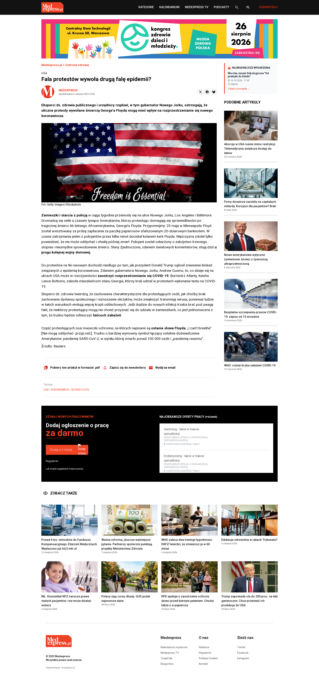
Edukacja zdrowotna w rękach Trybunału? (249, 540)
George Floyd (80, 389)
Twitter (241, 647)
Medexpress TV (170, 652)
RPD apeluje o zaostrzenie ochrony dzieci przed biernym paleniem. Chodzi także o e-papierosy (187, 601)
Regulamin (52, 461)
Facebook (242, 652)
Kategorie (146, 7)
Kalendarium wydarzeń (174, 647)
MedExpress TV (196, 7)
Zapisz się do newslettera (127, 367)
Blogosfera (167, 663)
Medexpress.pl (51, 65)
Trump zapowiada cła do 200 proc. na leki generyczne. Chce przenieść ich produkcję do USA (249, 601)
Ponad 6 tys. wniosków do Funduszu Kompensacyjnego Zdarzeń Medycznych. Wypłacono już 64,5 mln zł (69, 544)
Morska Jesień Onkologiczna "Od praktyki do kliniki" (248, 75)
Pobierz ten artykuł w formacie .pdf (75, 367)
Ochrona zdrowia (77, 65)
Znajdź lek (166, 658)
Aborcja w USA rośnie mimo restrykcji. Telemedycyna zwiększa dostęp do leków (250, 149)
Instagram (243, 658)
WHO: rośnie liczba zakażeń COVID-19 (249, 365)
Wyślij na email (165, 367)
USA (46, 389)
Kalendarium (169, 7)
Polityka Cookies (208, 658)
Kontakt (203, 663)
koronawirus (60, 389)
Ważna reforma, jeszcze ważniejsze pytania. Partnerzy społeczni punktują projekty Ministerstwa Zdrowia (126, 544)
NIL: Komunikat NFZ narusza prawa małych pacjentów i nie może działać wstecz (66, 601)
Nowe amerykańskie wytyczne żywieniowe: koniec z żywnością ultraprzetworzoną (246, 259)
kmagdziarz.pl (68, 667)
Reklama (204, 647)
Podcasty (221, 7)
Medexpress (68, 90)
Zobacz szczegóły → (239, 88)
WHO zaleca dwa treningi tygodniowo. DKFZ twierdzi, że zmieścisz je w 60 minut (187, 544)
